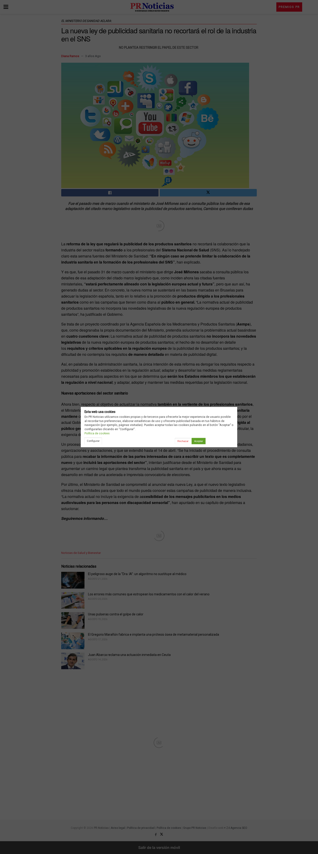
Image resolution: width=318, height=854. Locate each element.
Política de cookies (97, 433)
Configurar (93, 440)
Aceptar (198, 441)
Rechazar (183, 441)
